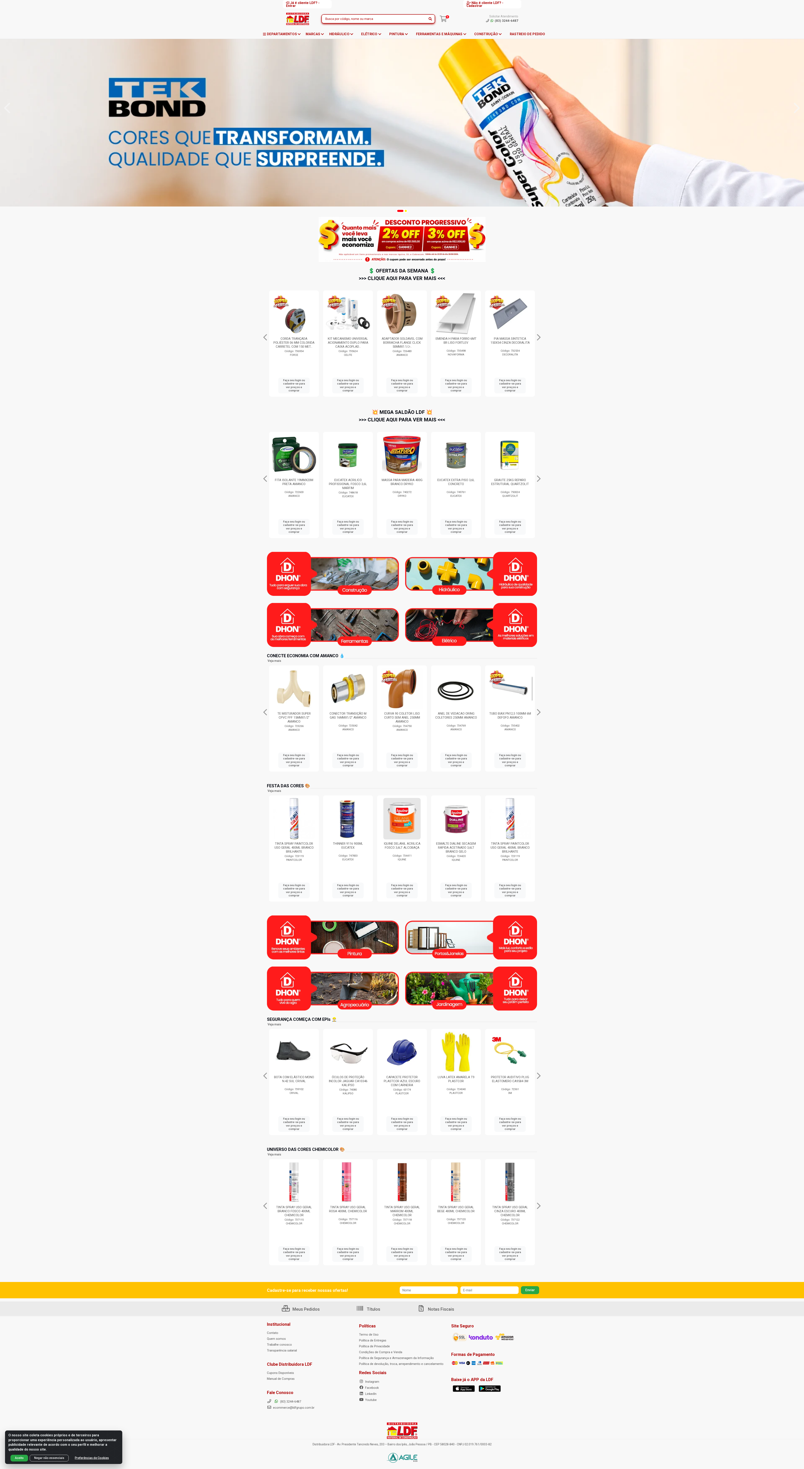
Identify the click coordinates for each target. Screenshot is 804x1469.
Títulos (373, 1309)
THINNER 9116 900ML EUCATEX (348, 845)
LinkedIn (370, 1394)
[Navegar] (7, 108)
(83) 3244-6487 (290, 1401)
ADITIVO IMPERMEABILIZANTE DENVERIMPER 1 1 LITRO (456, 484)
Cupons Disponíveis (280, 1373)
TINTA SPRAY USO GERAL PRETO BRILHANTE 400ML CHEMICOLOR (402, 1211)
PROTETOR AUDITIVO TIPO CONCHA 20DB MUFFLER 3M (402, 1079)
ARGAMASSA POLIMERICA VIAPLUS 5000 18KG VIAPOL (510, 482)
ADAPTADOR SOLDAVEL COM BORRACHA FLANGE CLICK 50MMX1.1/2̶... (348, 717)
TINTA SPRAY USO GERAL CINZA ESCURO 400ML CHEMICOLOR (348, 1211)
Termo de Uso (369, 1334)
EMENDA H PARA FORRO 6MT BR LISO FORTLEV (294, 341)
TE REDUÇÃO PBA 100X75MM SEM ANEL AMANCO (456, 341)
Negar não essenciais (49, 1458)
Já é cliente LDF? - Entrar (303, 4)
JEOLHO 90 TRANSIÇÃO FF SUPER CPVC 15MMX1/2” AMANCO (456, 717)
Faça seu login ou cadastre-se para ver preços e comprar (294, 385)
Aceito (19, 1458)
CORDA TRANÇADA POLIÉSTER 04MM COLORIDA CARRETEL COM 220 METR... (402, 343)
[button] (398, 211)
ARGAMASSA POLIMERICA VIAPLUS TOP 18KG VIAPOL (402, 482)
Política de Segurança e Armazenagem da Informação (396, 1358)
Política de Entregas (372, 1340)
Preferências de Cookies (92, 1458)
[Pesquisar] (430, 19)
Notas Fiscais (440, 1309)
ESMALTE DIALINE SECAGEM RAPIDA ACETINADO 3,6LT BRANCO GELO (456, 847)
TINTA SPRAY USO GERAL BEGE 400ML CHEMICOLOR (294, 1209)
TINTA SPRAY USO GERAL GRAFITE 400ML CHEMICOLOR (456, 1211)
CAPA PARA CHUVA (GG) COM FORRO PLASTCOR (348, 1079)
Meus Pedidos (305, 1309)
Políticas (367, 1325)
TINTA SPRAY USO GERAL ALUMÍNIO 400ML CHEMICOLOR (510, 1211)
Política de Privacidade (374, 1346)
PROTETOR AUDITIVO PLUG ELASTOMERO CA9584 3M (294, 1079)
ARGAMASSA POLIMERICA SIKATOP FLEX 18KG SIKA (348, 482)
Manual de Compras (281, 1379)
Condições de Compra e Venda (380, 1352)
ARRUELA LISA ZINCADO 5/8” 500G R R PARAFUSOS (510, 341)
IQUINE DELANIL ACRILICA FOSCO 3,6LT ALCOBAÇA (402, 845)
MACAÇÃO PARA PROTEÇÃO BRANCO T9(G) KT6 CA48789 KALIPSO (510, 1081)
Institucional (278, 1324)
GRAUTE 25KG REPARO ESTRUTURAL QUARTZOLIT (294, 482)
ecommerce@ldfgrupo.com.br (293, 1408)
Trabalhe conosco (279, 1344)
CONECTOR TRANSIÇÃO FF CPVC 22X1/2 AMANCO (402, 715)
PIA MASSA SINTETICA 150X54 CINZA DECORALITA (348, 341)
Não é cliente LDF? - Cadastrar (484, 4)
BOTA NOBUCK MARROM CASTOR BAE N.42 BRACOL (456, 1079)
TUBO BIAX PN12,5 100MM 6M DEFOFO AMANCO (294, 715)
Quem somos (276, 1339)
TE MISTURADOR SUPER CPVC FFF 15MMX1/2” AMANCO (510, 717)
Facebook (371, 1388)
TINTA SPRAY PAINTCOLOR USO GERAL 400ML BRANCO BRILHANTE (294, 847)
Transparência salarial (282, 1350)
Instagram (371, 1382)
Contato (272, 1333)
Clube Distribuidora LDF (289, 1364)
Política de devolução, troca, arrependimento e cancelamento (401, 1364)
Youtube (370, 1400)
